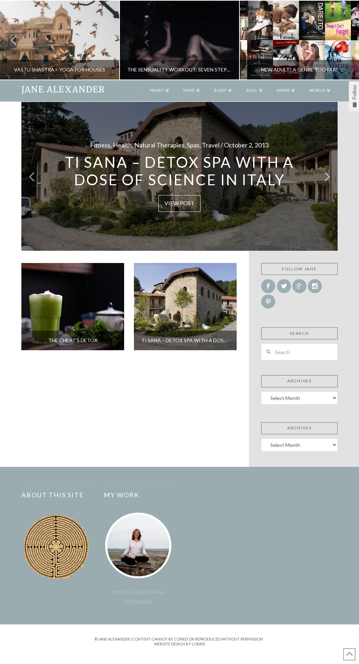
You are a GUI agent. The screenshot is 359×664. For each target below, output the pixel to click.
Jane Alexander (62, 89)
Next (344, 40)
